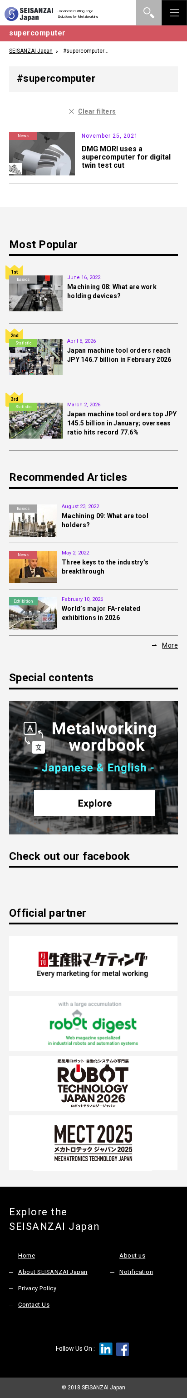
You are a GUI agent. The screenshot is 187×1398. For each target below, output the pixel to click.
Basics (23, 279)
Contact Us (33, 1304)
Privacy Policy (37, 1288)
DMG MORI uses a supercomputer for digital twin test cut (126, 157)
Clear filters (97, 111)
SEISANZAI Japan (31, 51)
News (23, 136)
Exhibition (23, 601)
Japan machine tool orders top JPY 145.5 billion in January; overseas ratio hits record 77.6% (122, 423)
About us (132, 1255)
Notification (136, 1271)
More (170, 645)
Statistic (23, 343)
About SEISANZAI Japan (53, 1271)
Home (26, 1255)
